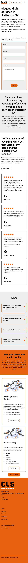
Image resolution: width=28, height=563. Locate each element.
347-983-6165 (4, 499)
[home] (4, 2)
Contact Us (3, 516)
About (2, 508)
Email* (4, 58)
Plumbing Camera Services (7, 525)
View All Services (14, 474)
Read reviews (6, 168)
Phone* (5, 51)
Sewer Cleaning (5, 527)
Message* (5, 66)
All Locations (4, 519)
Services (3, 511)
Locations (3, 513)
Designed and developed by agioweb (9, 557)
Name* (4, 44)
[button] (25, 2)
